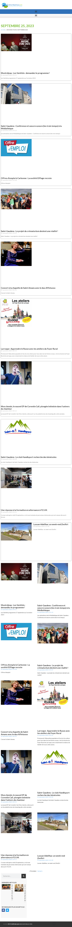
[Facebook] (3, 910)
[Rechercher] (23, 876)
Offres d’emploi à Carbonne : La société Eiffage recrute (26, 178)
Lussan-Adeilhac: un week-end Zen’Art (50, 524)
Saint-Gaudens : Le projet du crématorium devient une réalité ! (29, 231)
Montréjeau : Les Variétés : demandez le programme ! (25, 73)
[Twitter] (7, 910)
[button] (36, 11)
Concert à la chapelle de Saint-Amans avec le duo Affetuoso (28, 288)
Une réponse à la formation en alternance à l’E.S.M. (24, 510)
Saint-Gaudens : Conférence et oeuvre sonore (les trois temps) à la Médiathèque (31, 127)
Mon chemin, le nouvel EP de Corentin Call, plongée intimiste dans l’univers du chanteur (35, 407)
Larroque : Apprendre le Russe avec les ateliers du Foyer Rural (29, 349)
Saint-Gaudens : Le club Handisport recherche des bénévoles (28, 457)
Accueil (3, 30)
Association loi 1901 (20, 924)
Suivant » (40, 871)
